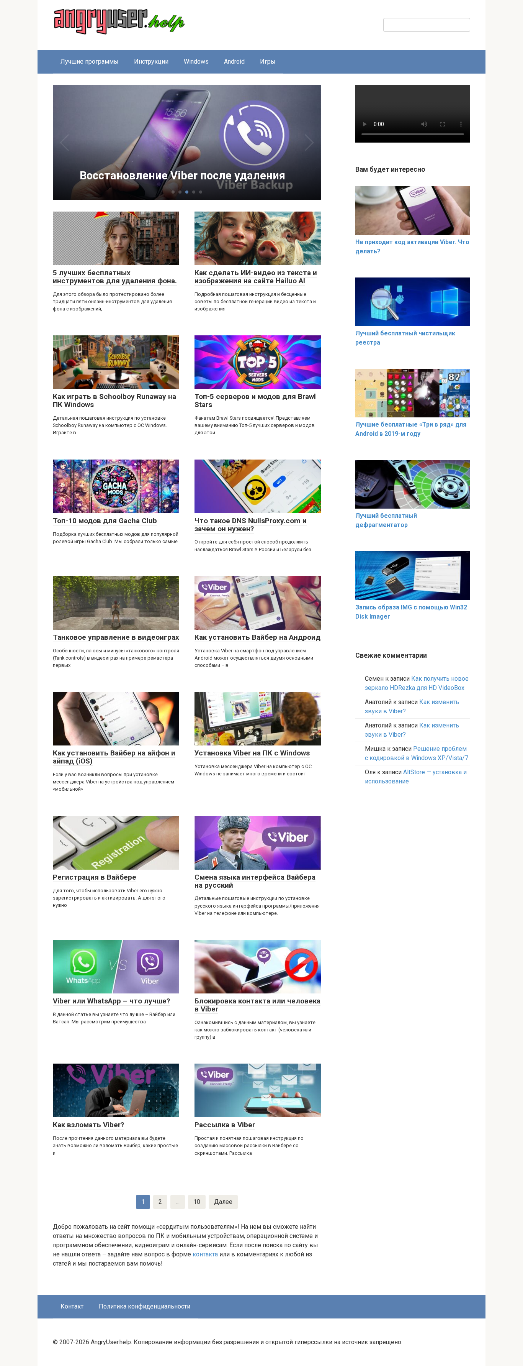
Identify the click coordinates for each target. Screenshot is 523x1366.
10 (196, 1201)
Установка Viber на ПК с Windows (252, 753)
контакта (205, 1254)
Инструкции (151, 61)
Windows (196, 61)
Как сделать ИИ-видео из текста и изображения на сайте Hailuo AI (255, 276)
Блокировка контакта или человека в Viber (257, 1005)
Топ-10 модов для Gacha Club (105, 520)
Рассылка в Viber (224, 1124)
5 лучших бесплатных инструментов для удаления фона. (115, 276)
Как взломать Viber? (88, 1124)
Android (234, 61)
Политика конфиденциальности (144, 1306)
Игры (268, 61)
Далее (223, 1201)
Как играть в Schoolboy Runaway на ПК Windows (114, 400)
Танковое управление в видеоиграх (116, 637)
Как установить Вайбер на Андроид (257, 637)
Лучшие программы (89, 61)
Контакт (71, 1306)
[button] (173, 192)
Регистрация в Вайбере (94, 877)
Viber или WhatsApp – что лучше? (111, 1001)
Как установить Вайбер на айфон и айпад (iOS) (114, 757)
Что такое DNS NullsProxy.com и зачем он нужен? (250, 524)
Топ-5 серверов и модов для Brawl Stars (255, 400)
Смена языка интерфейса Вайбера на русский (254, 881)
